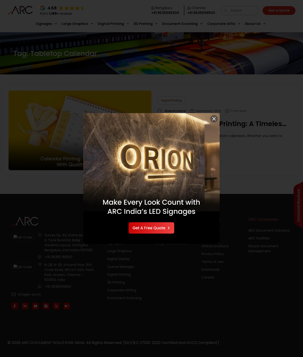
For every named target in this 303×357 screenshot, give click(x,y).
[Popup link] (151, 178)
